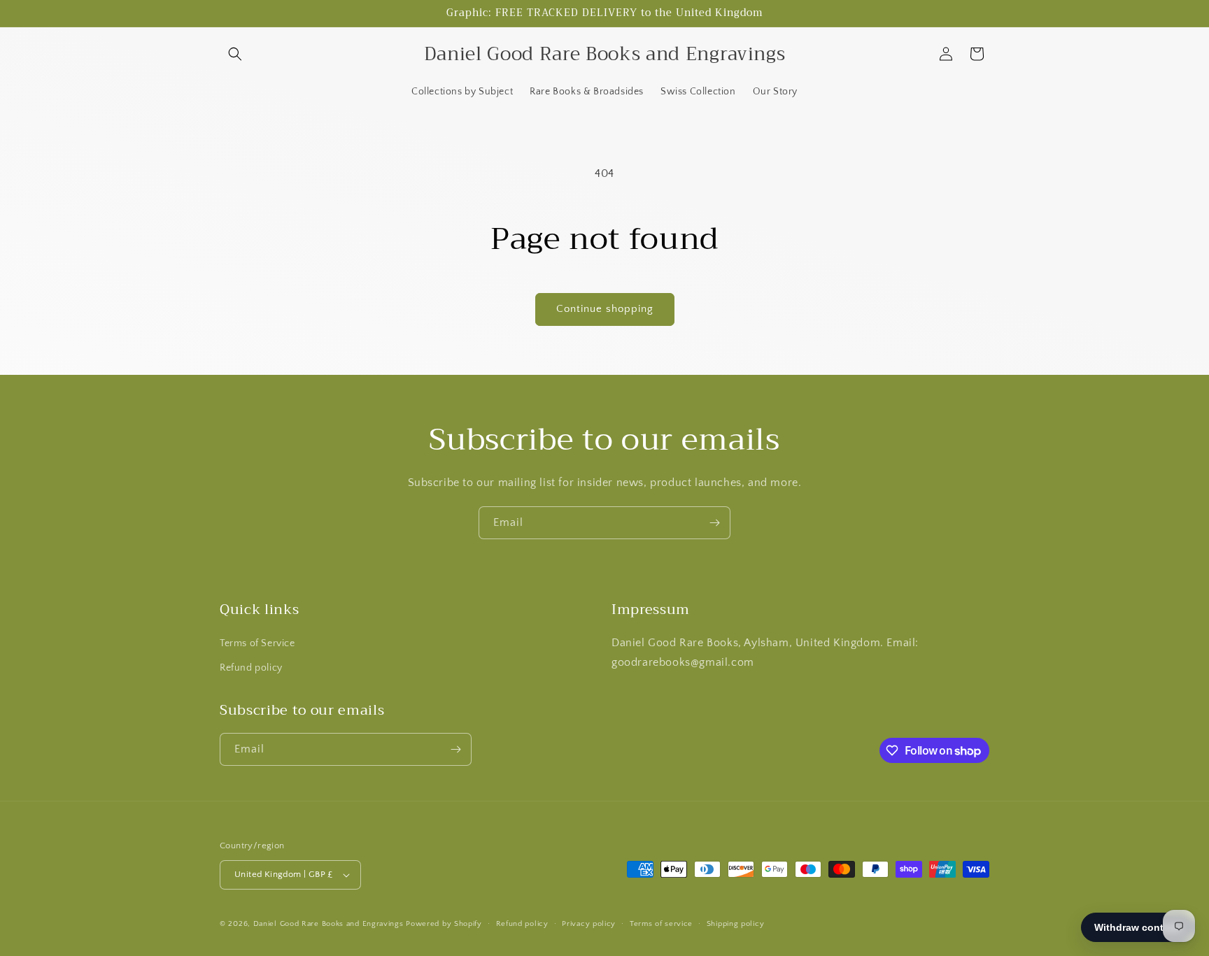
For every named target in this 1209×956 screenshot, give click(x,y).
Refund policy (251, 667)
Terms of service (661, 924)
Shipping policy (736, 924)
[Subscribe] (714, 522)
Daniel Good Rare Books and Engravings (328, 924)
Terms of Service (257, 643)
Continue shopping (604, 309)
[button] (235, 53)
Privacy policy (589, 924)
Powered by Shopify (444, 924)
